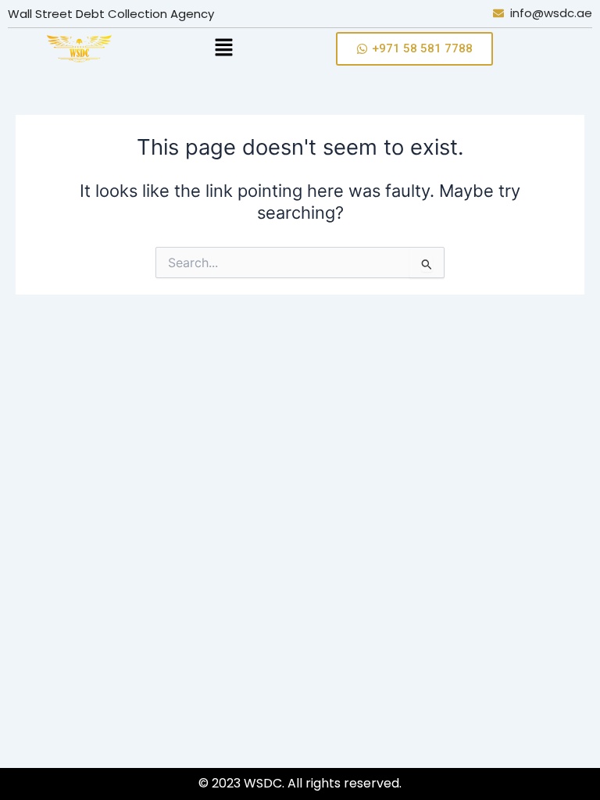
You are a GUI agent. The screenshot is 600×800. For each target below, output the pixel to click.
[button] (223, 49)
